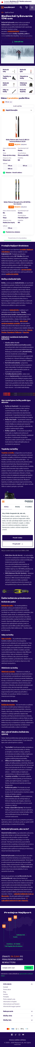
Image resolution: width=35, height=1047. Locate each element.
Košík (26, 7)
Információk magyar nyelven (11, 1006)
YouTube (23, 1034)
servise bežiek (26, 270)
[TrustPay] (26, 1029)
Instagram (19, 1034)
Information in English (10, 1002)
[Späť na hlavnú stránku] (8, 7)
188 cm (10, 169)
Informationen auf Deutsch (11, 1004)
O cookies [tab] (28, 506)
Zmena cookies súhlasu (17, 1040)
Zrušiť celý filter (17, 106)
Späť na (9, 12)
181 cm (25, 166)
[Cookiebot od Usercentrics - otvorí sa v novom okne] (25, 501)
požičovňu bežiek (12, 274)
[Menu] (32, 7)
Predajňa (6, 997)
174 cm (10, 166)
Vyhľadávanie (21, 7)
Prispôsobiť (16, 544)
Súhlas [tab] (6, 506)
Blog (4, 992)
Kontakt (5, 987)
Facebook (12, 1034)
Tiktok (16, 1034)
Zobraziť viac (18, 42)
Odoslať (28, 968)
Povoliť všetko (17, 537)
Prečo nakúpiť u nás (9, 999)
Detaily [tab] (17, 506)
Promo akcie (7, 989)
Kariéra (5, 994)
